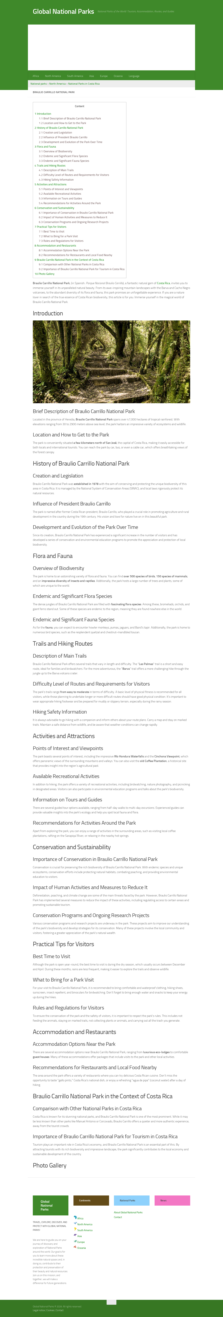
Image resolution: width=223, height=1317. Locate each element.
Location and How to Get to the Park (62, 123)
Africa (36, 76)
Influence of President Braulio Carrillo (63, 137)
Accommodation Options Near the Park (64, 250)
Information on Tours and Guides (60, 198)
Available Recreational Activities (60, 193)
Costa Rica (163, 283)
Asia (91, 76)
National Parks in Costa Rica (84, 83)
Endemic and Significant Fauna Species (64, 160)
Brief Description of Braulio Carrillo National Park (70, 118)
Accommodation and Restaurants (55, 245)
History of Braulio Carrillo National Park (59, 127)
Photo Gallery (44, 273)
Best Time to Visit (51, 231)
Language (134, 76)
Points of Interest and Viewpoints (61, 189)
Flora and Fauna (45, 146)
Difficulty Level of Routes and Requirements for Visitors (74, 175)
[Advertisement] (111, 47)
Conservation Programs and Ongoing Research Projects (74, 222)
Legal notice (39, 1310)
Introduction (43, 113)
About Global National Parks (128, 1212)
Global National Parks (63, 11)
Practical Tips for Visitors (50, 226)
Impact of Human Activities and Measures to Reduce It (73, 217)
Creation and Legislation (55, 132)
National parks (39, 83)
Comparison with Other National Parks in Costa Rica (71, 264)
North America (53, 76)
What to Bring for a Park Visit (58, 236)
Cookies (50, 1310)
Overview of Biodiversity (55, 151)
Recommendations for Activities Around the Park (70, 203)
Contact (118, 1217)
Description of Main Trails (56, 170)
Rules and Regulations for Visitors (61, 240)
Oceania (118, 76)
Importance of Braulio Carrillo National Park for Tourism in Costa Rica (82, 269)
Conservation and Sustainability (54, 208)
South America (75, 76)
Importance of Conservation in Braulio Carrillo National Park (76, 212)
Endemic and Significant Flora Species (63, 156)
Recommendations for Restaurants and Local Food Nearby (75, 255)
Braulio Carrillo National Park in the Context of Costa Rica (69, 259)
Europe (104, 76)
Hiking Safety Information (56, 179)
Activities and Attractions (50, 184)
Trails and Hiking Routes (50, 165)
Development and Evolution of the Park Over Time (70, 142)
